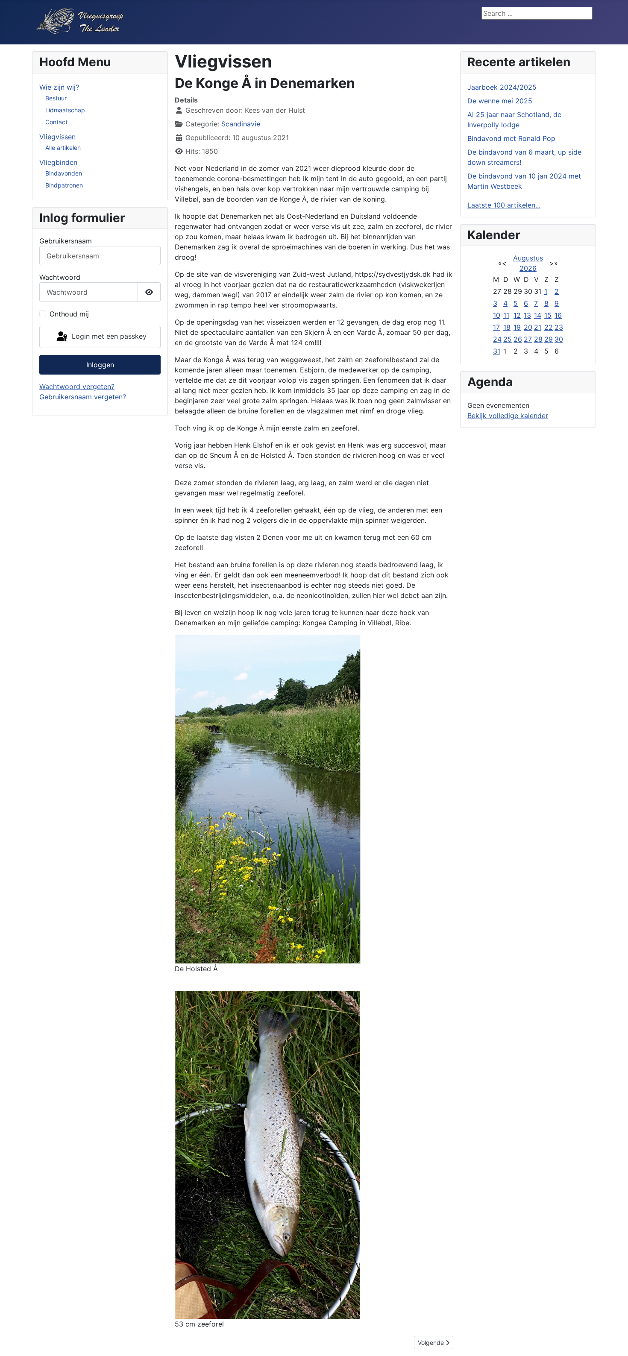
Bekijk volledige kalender (507, 415)
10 (496, 315)
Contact (56, 122)
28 (538, 339)
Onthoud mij (69, 314)
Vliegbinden (58, 162)
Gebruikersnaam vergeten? (82, 396)
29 (548, 339)
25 (507, 339)
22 (548, 327)
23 (559, 327)
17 (496, 327)
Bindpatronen (64, 185)
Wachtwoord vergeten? (76, 386)
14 (537, 315)
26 (518, 339)
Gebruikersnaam (65, 241)
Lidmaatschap (65, 110)
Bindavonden (63, 173)
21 (537, 327)
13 (527, 315)
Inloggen (100, 364)
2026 (528, 268)
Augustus (528, 258)
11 (506, 315)
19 (517, 327)
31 (496, 351)
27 (528, 339)
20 (528, 327)
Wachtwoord (59, 277)
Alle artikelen (63, 147)
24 (497, 339)
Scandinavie (240, 124)
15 (548, 315)
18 (507, 327)
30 (559, 339)
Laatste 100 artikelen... (503, 205)
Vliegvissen (57, 136)
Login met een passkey (108, 336)
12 (517, 315)
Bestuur (56, 98)
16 (558, 315)
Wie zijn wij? (59, 87)
